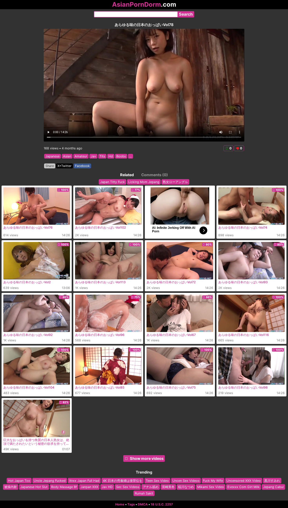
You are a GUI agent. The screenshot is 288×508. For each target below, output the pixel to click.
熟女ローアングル (175, 182)
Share (49, 166)
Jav (93, 156)
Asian (67, 156)
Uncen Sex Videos (185, 481)
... (130, 156)
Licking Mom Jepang (143, 182)
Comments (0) (154, 174)
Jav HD (107, 487)
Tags (131, 504)
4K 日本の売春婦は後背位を (122, 481)
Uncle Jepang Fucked (50, 481)
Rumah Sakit (144, 493)
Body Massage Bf (64, 487)
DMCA (143, 504)
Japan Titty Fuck (112, 182)
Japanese (52, 156)
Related (127, 174)
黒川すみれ (272, 481)
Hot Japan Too (19, 481)
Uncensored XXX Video (243, 481)
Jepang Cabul (273, 487)
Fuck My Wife (213, 481)
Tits (102, 156)
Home (119, 504)
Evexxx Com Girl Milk (243, 487)
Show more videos (147, 458)
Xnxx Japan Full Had (84, 481)
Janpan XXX (89, 487)
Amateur (81, 156)
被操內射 (10, 487)
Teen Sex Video (157, 481)
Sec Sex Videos (127, 487)
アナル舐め (150, 487)
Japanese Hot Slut (34, 487)
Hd (111, 156)
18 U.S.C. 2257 (162, 504)
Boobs (121, 156)
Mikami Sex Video (210, 487)
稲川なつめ (186, 487)
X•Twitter (64, 166)
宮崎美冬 (168, 487)
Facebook (82, 166)
